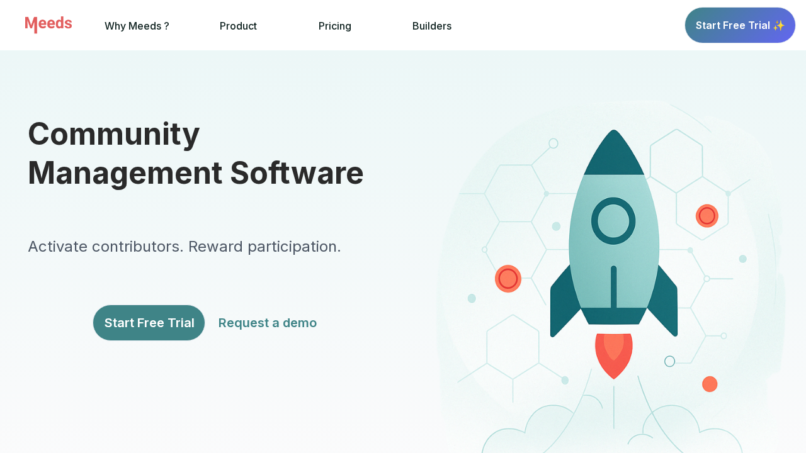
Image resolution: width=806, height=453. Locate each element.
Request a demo (268, 322)
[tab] (136, 25)
